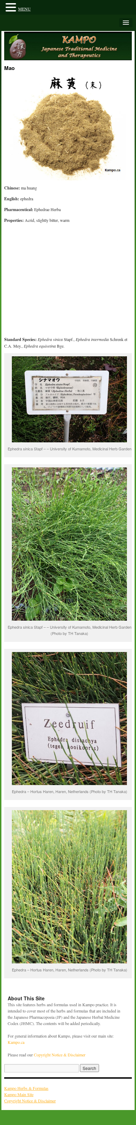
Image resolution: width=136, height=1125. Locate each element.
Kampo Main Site (18, 1094)
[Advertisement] (68, 281)
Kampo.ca (16, 1042)
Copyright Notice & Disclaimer (59, 1054)
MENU (24, 8)
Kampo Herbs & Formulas (26, 1088)
